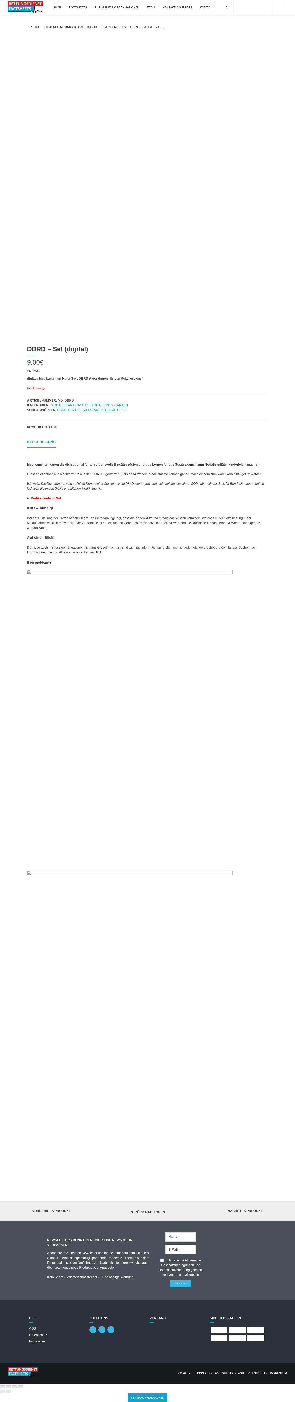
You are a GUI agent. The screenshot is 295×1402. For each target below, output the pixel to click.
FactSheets (78, 7)
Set (125, 410)
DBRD (62, 410)
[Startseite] (25, 7)
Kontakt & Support (177, 7)
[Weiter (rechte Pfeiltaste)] (8, 1391)
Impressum (37, 1341)
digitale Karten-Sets (106, 27)
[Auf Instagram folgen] (92, 1329)
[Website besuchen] (101, 1329)
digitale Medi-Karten (63, 27)
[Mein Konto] (278, 7)
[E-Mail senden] (110, 1329)
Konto (205, 7)
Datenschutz (38, 1335)
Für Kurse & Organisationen (117, 7)
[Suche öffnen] (289, 7)
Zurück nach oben (147, 1212)
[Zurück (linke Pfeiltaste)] (2, 1391)
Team (151, 7)
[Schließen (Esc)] (20, 1386)
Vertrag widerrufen (147, 1397)
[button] (61, 425)
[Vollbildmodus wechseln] (8, 1386)
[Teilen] (14, 1386)
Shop (57, 7)
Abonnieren (180, 1283)
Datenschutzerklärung (174, 1270)
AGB (32, 1328)
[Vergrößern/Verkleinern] (2, 1386)
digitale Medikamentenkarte (94, 410)
